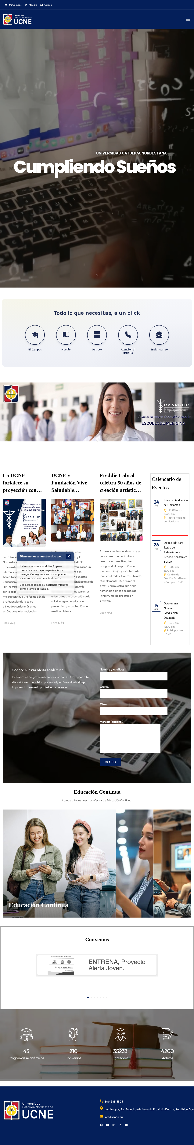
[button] (88, 997)
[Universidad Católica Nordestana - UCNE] (17, 19)
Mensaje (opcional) (111, 721)
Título (103, 704)
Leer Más (9, 623)
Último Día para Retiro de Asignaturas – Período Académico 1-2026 (175, 552)
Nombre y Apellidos (112, 669)
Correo (104, 687)
